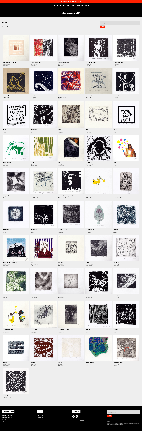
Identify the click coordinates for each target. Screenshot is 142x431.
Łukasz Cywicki (34, 130)
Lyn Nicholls (117, 364)
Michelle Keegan (7, 364)
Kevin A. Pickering (90, 264)
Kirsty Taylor (89, 197)
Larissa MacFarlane (62, 197)
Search (102, 26)
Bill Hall (5, 297)
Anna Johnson (61, 164)
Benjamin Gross (117, 130)
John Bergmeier (34, 64)
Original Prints (40, 415)
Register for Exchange (7, 415)
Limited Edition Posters (42, 419)
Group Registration (6, 419)
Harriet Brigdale (90, 97)
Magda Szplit (117, 330)
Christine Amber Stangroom (64, 130)
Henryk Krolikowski (90, 330)
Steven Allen (6, 164)
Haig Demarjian (62, 230)
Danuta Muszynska (7, 64)
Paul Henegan (117, 264)
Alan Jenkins (89, 130)
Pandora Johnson (35, 330)
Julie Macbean (117, 297)
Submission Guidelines (7, 417)
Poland (32, 132)
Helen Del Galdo (7, 97)
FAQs (3, 424)
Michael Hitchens (7, 264)
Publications (40, 417)
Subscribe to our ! (78, 420)
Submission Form (6, 421)
